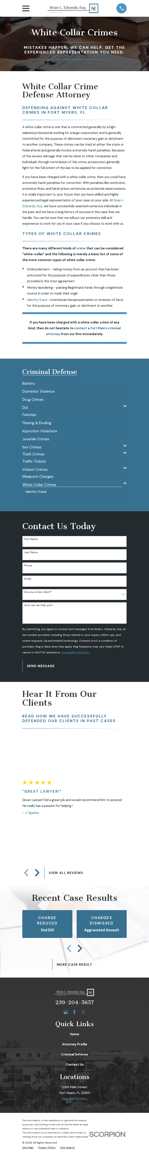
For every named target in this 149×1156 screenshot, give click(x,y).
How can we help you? (38, 605)
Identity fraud (37, 300)
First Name (31, 539)
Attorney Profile (74, 1044)
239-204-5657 (74, 1002)
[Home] (73, 8)
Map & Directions (74, 1099)
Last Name (31, 552)
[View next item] (37, 873)
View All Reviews (66, 873)
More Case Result (74, 964)
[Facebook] (74, 1012)
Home (74, 1034)
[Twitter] (83, 1012)
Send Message (41, 666)
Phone (28, 565)
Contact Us (75, 1064)
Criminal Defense (74, 1054)
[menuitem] (28, 381)
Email (27, 578)
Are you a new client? (38, 592)
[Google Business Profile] (65, 1012)
